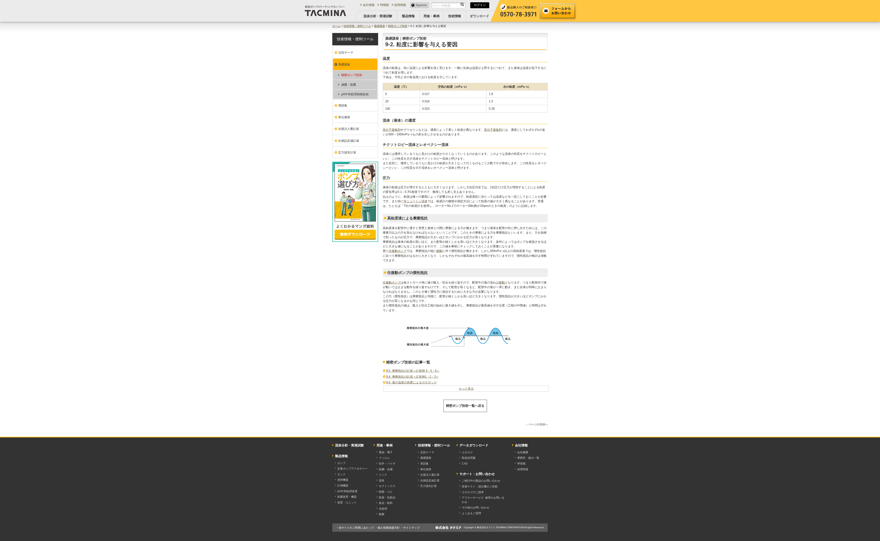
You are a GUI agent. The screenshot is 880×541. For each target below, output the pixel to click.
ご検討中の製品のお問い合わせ (481, 480)
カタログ (467, 452)
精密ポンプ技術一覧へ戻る (465, 405)
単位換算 (344, 117)
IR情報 (384, 5)
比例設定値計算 (348, 140)
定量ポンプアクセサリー (352, 468)
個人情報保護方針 (389, 527)
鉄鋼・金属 (386, 469)
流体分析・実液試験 (377, 16)
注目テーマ (345, 52)
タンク (341, 474)
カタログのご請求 (473, 492)
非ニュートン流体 (415, 201)
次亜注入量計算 (348, 129)
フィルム (384, 457)
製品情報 (408, 16)
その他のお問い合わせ (475, 507)
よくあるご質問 (471, 513)
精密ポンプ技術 (397, 26)
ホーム (336, 26)
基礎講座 (379, 26)
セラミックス (387, 486)
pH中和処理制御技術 (355, 94)
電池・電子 (386, 452)
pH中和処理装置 (347, 491)
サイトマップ (411, 527)
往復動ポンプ (398, 251)
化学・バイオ (387, 463)
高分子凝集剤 (392, 129)
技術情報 (454, 16)
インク (383, 474)
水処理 (383, 508)
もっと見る (466, 388)
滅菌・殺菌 (348, 84)
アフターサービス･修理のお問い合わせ (483, 500)
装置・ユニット (347, 502)
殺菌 (381, 514)
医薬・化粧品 (387, 497)
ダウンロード (479, 16)
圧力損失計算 (347, 152)
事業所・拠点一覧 (528, 457)
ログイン (480, 5)
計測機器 (342, 485)
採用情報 (400, 5)
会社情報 (369, 5)
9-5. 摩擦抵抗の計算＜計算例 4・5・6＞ (413, 370)
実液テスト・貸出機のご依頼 (480, 486)
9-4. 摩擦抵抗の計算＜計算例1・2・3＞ (412, 376)
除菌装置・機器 (347, 496)
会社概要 (522, 452)
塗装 (381, 480)
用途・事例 (432, 16)
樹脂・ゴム (386, 491)
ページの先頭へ (538, 424)
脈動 (439, 251)
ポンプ (341, 463)
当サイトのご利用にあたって (356, 527)
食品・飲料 (386, 503)
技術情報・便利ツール (357, 26)
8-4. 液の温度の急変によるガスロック (411, 382)
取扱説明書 (469, 457)
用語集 (342, 105)
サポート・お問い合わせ (477, 474)
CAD (465, 463)
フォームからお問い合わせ (557, 10)
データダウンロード (473, 445)
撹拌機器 (342, 479)
